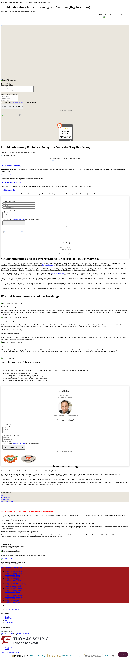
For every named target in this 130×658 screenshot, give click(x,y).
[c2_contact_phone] (65, 254)
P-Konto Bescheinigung (12, 609)
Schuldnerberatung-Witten (12, 592)
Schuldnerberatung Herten (12, 576)
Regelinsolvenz (5, 499)
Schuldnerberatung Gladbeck (13, 573)
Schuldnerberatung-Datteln (13, 587)
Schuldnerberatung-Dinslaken (13, 588)
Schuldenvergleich (6, 496)
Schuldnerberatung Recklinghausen (15, 583)
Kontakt (7, 617)
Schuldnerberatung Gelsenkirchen (15, 571)
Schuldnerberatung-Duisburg (13, 595)
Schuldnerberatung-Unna (12, 602)
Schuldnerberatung (47, 265)
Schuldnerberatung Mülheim (13, 578)
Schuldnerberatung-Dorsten (13, 590)
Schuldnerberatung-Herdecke (13, 598)
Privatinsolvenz (5, 497)
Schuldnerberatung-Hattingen (13, 597)
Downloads (8, 619)
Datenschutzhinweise (16, 102)
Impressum (8, 624)
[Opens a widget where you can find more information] (123, 654)
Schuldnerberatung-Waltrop (13, 580)
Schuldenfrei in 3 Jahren (8, 501)
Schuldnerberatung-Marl (12, 600)
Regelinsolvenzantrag (57, 273)
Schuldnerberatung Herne (12, 575)
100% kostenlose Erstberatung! (10, 652)
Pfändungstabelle (10, 622)
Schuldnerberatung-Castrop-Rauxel (15, 585)
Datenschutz (8, 620)
